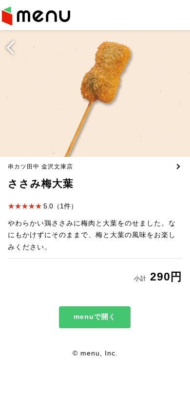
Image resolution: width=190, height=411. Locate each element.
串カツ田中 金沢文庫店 (40, 166)
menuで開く (95, 316)
